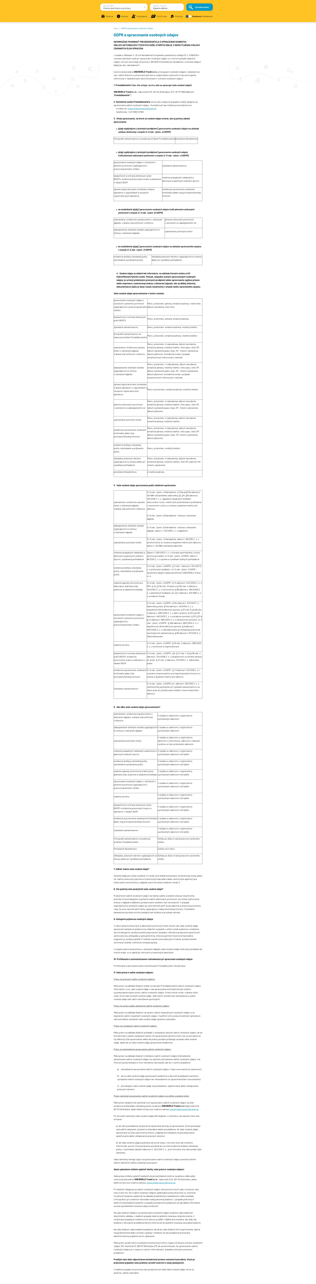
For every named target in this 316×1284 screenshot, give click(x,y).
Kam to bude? (108, 6)
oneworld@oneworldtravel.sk (142, 108)
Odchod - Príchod (159, 6)
